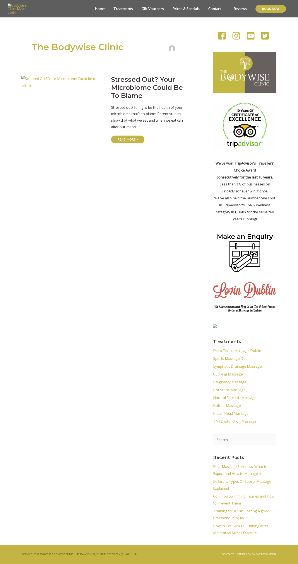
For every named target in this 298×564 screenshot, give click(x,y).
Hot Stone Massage (229, 389)
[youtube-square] (253, 35)
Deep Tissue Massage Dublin (237, 350)
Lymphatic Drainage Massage (237, 366)
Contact (227, 554)
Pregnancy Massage (229, 382)
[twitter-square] (266, 35)
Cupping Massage (228, 374)
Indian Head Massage (230, 413)
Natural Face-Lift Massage (234, 397)
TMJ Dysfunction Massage (235, 421)
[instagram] (238, 35)
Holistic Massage (227, 405)
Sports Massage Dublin (232, 358)
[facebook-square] (224, 35)
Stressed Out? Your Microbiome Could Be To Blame (147, 87)
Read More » (127, 138)
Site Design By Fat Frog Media (257, 554)
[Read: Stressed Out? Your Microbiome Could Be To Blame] (62, 81)
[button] (270, 9)
